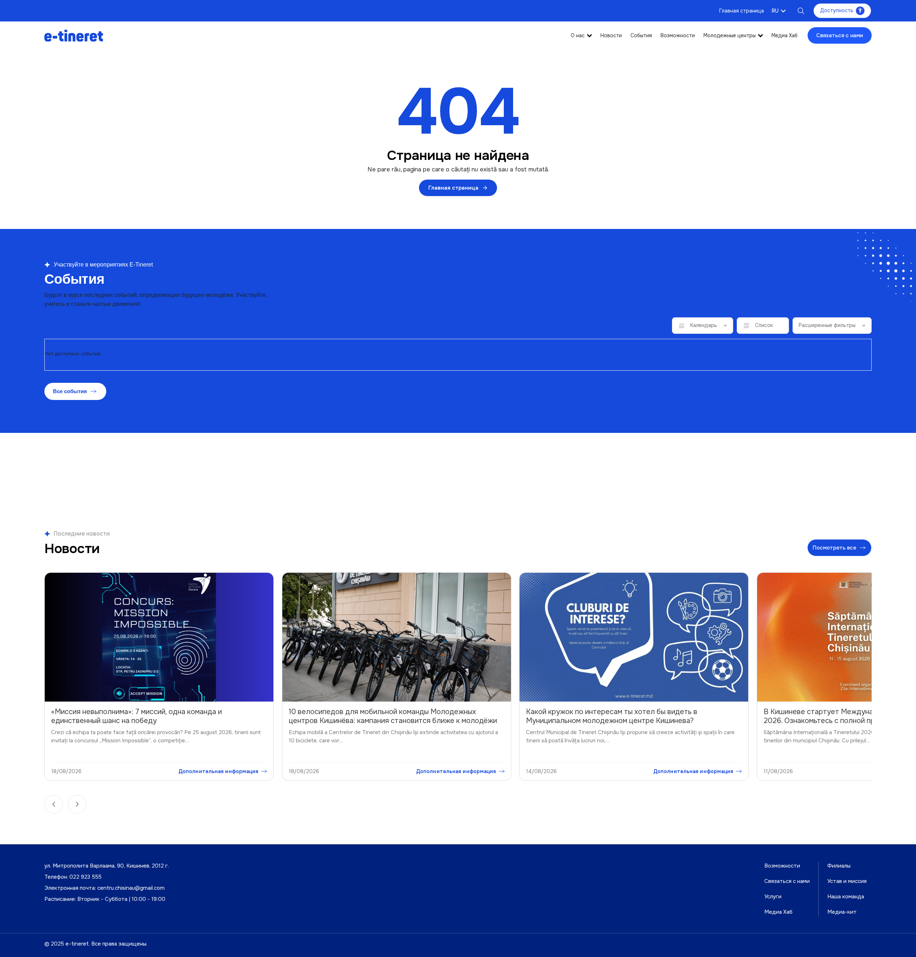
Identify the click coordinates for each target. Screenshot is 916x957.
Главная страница (741, 11)
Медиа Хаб (784, 35)
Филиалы (839, 865)
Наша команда (845, 896)
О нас (578, 35)
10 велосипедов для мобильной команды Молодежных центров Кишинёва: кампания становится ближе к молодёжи (156, 716)
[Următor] (77, 804)
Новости (611, 35)
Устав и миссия (847, 881)
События (641, 35)
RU (775, 11)
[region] (457, 678)
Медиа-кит (842, 912)
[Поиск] (801, 11)
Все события (70, 391)
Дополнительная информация (219, 771)
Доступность (836, 10)
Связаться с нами (839, 35)
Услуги (772, 896)
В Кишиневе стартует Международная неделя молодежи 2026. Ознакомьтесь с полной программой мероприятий (626, 716)
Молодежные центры (729, 35)
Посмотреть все (835, 547)
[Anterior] (53, 804)
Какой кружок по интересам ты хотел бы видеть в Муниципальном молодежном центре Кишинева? (375, 716)
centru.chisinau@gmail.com (131, 888)
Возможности (678, 35)
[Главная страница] (73, 35)
